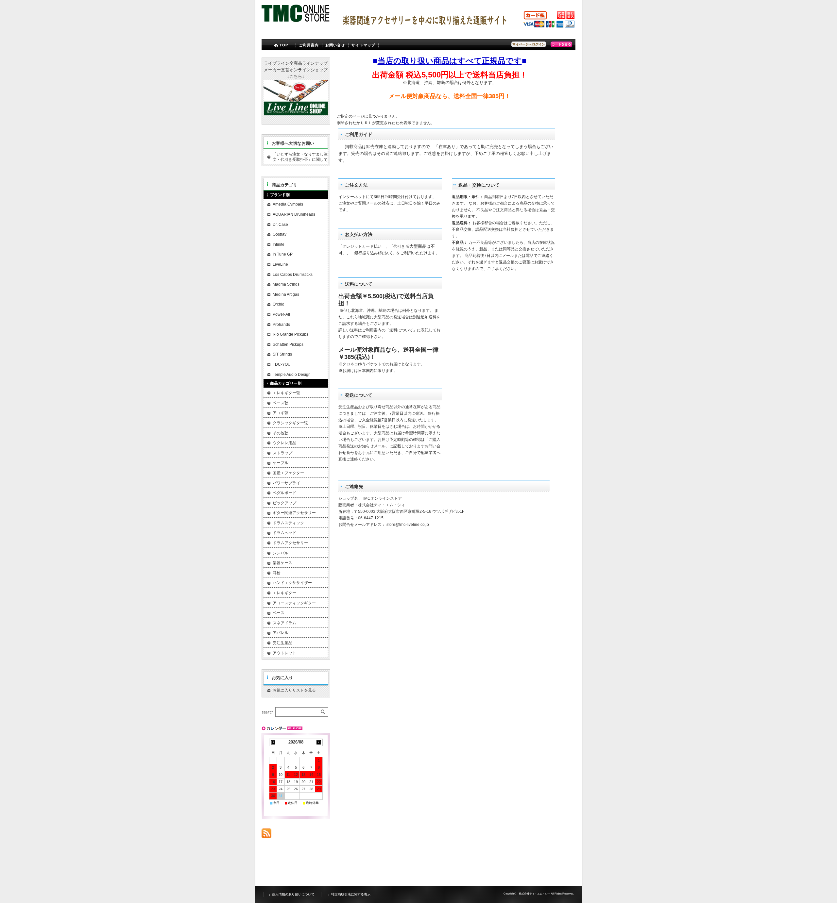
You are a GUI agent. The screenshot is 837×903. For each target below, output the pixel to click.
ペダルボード (284, 493)
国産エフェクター (288, 473)
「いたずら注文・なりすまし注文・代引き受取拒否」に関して (300, 157)
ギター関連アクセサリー (294, 512)
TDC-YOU (282, 364)
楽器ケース (282, 562)
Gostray (279, 234)
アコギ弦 (280, 412)
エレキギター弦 (286, 393)
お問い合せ (335, 45)
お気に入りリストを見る (294, 690)
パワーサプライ (286, 483)
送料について (401, 330)
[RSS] (266, 835)
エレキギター (284, 593)
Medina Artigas (286, 294)
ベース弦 (280, 403)
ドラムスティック (288, 523)
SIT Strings (282, 354)
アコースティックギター (294, 603)
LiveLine (280, 264)
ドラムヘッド (284, 532)
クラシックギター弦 (290, 423)
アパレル (280, 632)
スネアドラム (284, 623)
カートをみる (561, 44)
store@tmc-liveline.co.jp (407, 524)
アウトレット (284, 653)
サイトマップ (363, 45)
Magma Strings (286, 284)
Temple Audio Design (292, 374)
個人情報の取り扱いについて (293, 894)
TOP (284, 45)
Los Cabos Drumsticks (293, 274)
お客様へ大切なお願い (293, 143)
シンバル (280, 553)
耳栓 (277, 573)
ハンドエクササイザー (292, 582)
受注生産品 (282, 643)
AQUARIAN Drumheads (294, 214)
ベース (278, 612)
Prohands (281, 324)
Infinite (278, 244)
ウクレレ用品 (284, 443)
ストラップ (282, 453)
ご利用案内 (309, 45)
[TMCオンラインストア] (296, 22)
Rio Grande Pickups (290, 334)
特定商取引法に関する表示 (350, 894)
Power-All (281, 314)
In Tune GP (283, 254)
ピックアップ (284, 503)
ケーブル (280, 462)
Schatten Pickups (288, 344)
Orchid (278, 304)
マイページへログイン (528, 44)
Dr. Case (280, 224)
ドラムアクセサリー (290, 543)
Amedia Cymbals (288, 204)
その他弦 (280, 433)
